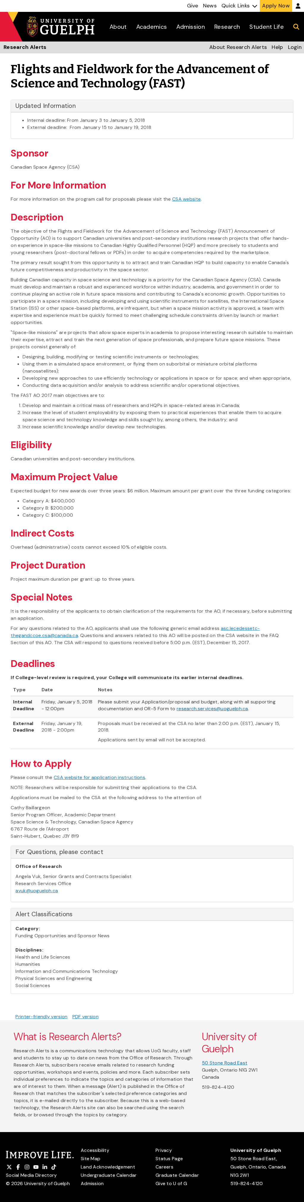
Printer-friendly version (41, 1016)
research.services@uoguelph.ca (212, 708)
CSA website (186, 199)
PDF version (85, 1016)
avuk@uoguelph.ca (36, 890)
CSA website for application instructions (99, 777)
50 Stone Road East (224, 1063)
